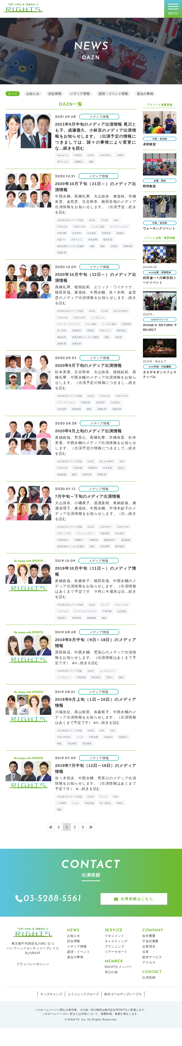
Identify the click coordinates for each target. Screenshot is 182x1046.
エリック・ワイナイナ (68, 324)
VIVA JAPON (63, 737)
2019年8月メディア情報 (69, 671)
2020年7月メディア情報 (69, 527)
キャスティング (116, 941)
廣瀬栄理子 (109, 540)
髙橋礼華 (61, 252)
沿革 (145, 951)
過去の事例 (75, 957)
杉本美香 (61, 409)
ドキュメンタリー (85, 533)
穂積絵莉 (61, 337)
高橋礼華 (127, 246)
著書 (92, 246)
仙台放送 (121, 611)
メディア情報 (77, 946)
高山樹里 (72, 743)
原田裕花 (95, 677)
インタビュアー (107, 671)
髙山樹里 (87, 743)
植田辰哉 (107, 239)
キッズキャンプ (51, 994)
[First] (51, 827)
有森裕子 (61, 618)
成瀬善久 (78, 161)
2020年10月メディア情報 (70, 220)
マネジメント (115, 935)
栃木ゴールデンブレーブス (123, 994)
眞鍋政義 (61, 474)
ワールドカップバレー (85, 611)
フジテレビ (62, 611)
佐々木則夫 (105, 803)
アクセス (148, 962)
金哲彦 (114, 246)
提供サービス (152, 957)
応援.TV (61, 239)
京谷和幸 (76, 233)
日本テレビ (76, 239)
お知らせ (73, 935)
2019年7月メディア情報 (69, 796)
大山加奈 (91, 233)
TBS (112, 730)
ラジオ (79, 737)
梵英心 (121, 468)
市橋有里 (106, 233)
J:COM (104, 220)
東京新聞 (92, 239)
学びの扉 (111, 972)
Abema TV (62, 155)
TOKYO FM (79, 226)
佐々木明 (61, 330)
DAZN (91, 155)
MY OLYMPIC (121, 311)
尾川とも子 (62, 161)
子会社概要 (150, 941)
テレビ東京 (91, 324)
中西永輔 (61, 233)
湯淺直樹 (125, 540)
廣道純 (120, 233)
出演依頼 (148, 977)
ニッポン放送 (97, 226)
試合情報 (73, 941)
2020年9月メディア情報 (69, 396)
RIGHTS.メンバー (118, 967)
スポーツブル (64, 533)
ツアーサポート (116, 951)
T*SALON (62, 226)
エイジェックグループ (83, 994)
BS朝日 (78, 155)
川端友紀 (108, 737)
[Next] (83, 827)
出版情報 (104, 533)
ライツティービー (119, 226)
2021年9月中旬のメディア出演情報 (95, 136)
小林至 (120, 155)
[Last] (91, 827)
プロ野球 (61, 803)
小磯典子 (78, 540)
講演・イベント (78, 951)
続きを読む (73, 148)
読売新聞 (104, 546)
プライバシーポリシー (32, 964)
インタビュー (97, 317)
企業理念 (148, 946)
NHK (116, 220)
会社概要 (148, 935)
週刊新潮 (119, 546)
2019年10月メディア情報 (70, 605)
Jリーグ (105, 605)
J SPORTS (105, 155)
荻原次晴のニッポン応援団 (70, 246)
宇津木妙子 (62, 540)
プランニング (115, 946)
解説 (91, 161)
